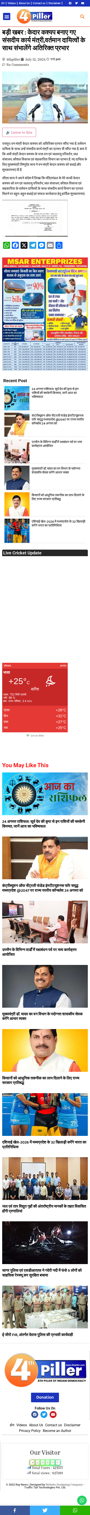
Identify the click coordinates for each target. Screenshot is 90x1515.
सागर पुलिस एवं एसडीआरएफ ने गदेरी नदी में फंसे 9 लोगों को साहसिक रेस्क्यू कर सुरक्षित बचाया (42, 1273)
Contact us (39, 3)
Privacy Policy (30, 1431)
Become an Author (57, 1431)
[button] (6, 16)
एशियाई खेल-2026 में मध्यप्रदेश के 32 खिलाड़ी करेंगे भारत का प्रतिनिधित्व (58, 523)
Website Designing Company (64, 1484)
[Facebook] (70, 3)
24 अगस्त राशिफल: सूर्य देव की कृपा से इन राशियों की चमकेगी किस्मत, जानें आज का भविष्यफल (55, 393)
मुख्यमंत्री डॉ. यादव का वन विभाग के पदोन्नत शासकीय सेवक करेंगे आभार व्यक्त (56, 470)
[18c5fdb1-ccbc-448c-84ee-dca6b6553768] (45, 369)
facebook (15, 1510)
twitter (45, 1510)
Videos (12, 3)
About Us (24, 3)
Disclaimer (54, 3)
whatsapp (75, 1510)
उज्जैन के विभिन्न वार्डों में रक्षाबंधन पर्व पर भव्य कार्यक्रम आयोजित (57, 444)
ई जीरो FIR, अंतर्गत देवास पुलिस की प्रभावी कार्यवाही (37, 1334)
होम (3, 3)
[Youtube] (82, 3)
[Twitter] (76, 3)
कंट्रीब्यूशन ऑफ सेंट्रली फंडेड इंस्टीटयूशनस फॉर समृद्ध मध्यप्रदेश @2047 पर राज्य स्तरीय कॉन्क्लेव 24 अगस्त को (58, 419)
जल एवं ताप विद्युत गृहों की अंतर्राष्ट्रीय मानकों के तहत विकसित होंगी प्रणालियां (44, 1209)
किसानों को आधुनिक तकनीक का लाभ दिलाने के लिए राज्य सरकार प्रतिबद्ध (58, 497)
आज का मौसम (37, 735)
